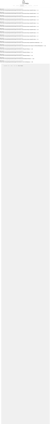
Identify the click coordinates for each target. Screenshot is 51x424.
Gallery (22, 5)
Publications (36, 5)
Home (14, 5)
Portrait (17, 5)
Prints (26, 5)
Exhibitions (30, 5)
